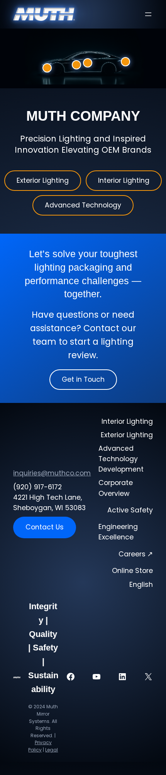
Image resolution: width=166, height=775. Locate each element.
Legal (51, 749)
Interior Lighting (123, 180)
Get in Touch (83, 379)
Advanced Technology (83, 205)
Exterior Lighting (43, 180)
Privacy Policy (40, 746)
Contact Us (44, 527)
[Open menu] (148, 14)
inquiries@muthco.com (52, 473)
